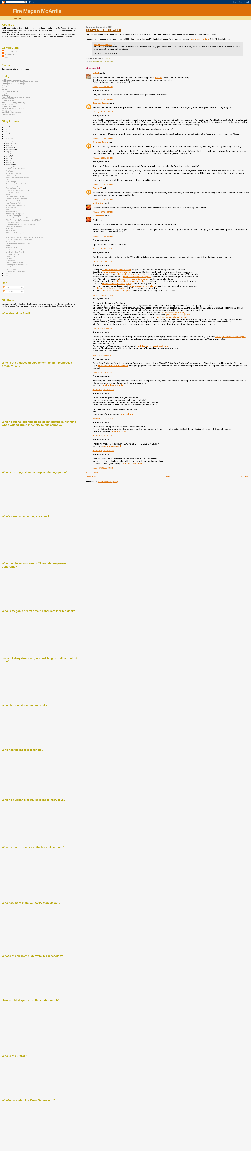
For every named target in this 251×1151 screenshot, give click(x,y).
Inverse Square (8, 99)
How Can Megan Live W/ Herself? (18, 190)
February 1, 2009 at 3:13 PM (103, 184)
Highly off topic (11, 269)
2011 (7, 136)
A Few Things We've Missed (16, 184)
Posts (7, 287)
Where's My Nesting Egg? (15, 214)
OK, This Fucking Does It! (15, 252)
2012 (7, 134)
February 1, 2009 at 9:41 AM (103, 99)
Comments (9, 291)
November (10, 145)
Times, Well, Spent (12, 222)
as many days (203, 39)
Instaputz (5, 95)
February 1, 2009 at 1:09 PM (103, 138)
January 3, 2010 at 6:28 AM (102, 261)
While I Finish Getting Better (15, 233)
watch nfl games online (113, 385)
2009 (7, 141)
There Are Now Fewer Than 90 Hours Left (20, 218)
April (8, 160)
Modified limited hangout (11, 112)
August (9, 152)
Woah (8, 209)
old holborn (127, 414)
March (8, 162)
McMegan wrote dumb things (13, 84)
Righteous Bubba (9, 106)
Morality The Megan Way (14, 250)
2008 (7, 273)
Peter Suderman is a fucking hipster (16, 97)
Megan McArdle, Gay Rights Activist (18, 243)
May (8, 158)
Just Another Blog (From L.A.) (13, 103)
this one (158, 77)
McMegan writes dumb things (13, 80)
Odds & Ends (10, 267)
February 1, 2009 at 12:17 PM (103, 112)
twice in (193, 39)
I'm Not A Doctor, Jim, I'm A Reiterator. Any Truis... (23, 224)
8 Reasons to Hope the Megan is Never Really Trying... (25, 237)
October (9, 147)
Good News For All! (12, 192)
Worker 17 (97, 188)
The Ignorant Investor (103, 44)
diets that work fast (132, 463)
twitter (4, 36)
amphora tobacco (120, 431)
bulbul (96, 73)
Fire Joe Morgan (8, 114)
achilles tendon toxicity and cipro (153, 346)
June (8, 156)
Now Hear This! (11, 207)
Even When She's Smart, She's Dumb (19, 239)
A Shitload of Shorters (13, 173)
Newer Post (91, 476)
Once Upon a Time (12, 254)
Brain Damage (11, 182)
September (10, 149)
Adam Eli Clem (11, 51)
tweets (51, 34)
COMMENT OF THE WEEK (103, 30)
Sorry (8, 245)
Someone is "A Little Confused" (16, 199)
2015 (7, 127)
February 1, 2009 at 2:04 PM (103, 158)
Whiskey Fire (23, 36)
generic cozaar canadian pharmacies (172, 317)
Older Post (244, 476)
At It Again (9, 171)
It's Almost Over (11, 211)
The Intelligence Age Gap (14, 216)
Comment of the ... (97, 61)
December (10, 143)
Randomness (10, 260)
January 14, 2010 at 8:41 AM (103, 295)
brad (6, 57)
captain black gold (111, 446)
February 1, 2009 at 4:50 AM (103, 87)
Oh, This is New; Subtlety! (15, 197)
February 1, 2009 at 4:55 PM (103, 212)
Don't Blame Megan (12, 186)
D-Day (4, 93)
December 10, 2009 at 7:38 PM (103, 249)
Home (167, 476)
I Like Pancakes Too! (13, 203)
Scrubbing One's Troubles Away (17, 265)
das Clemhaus (7, 104)
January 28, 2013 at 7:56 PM (103, 468)
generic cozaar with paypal (178, 315)
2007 (7, 276)
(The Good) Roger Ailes (11, 91)
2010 (7, 138)
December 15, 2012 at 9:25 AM (103, 451)
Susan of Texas (100, 103)
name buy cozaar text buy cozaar (177, 312)
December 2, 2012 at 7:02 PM (103, 418)
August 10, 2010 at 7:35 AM (102, 355)
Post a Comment (92, 472)
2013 (7, 132)
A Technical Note (12, 248)
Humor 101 (10, 228)
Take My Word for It (13, 188)
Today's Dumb (11, 256)
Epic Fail (9, 258)
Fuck (7, 180)
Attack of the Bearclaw (14, 226)
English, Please (11, 175)
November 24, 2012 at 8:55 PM (103, 390)
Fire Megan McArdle (36, 11)
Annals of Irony (11, 231)
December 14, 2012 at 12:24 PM (104, 436)
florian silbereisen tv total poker (116, 269)
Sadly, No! (6, 86)
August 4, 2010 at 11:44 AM (102, 328)
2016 (7, 125)
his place (67, 34)
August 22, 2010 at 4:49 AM (102, 372)
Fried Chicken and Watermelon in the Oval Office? (23, 220)
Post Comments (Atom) (108, 482)
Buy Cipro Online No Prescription (230, 336)
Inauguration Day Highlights (15, 205)
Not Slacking (10, 241)
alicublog (5, 89)
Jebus (8, 194)
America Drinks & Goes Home (16, 201)
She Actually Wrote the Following (17, 177)
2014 (7, 129)
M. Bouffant (109, 61)
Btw (7, 235)
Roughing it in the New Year (15, 271)
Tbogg (4, 87)
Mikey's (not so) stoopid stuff (13, 108)
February (9, 165)
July (8, 154)
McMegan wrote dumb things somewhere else (20, 82)
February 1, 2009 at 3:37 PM (103, 199)
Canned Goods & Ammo (14, 263)
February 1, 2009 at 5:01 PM (103, 236)
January (9, 167)
